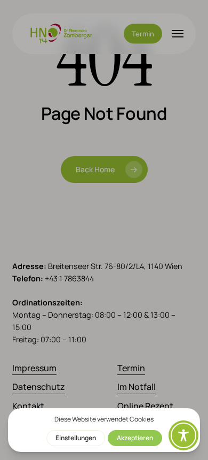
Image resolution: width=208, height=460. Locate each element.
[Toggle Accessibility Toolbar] (183, 435)
